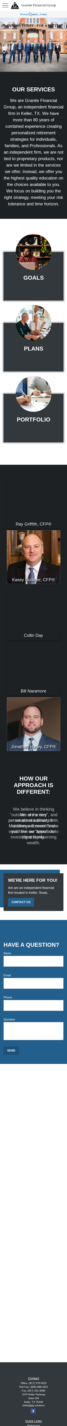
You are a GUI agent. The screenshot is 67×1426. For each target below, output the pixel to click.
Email (7, 975)
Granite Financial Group (38, 5)
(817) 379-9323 (37, 1383)
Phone (8, 997)
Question (9, 1019)
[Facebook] (33, 1411)
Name (7, 953)
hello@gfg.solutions (34, 1405)
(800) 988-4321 (39, 1386)
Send (11, 1050)
